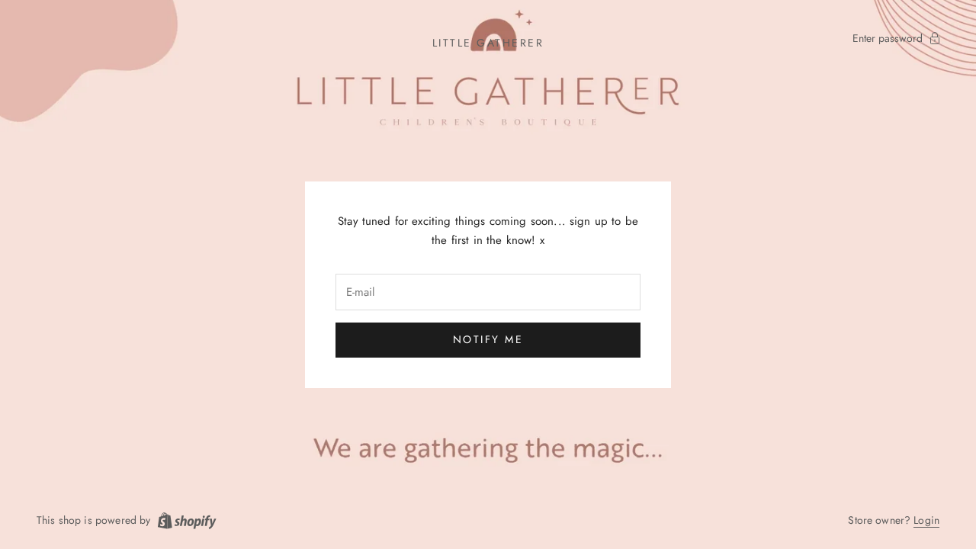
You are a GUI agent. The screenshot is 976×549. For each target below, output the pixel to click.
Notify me (488, 339)
